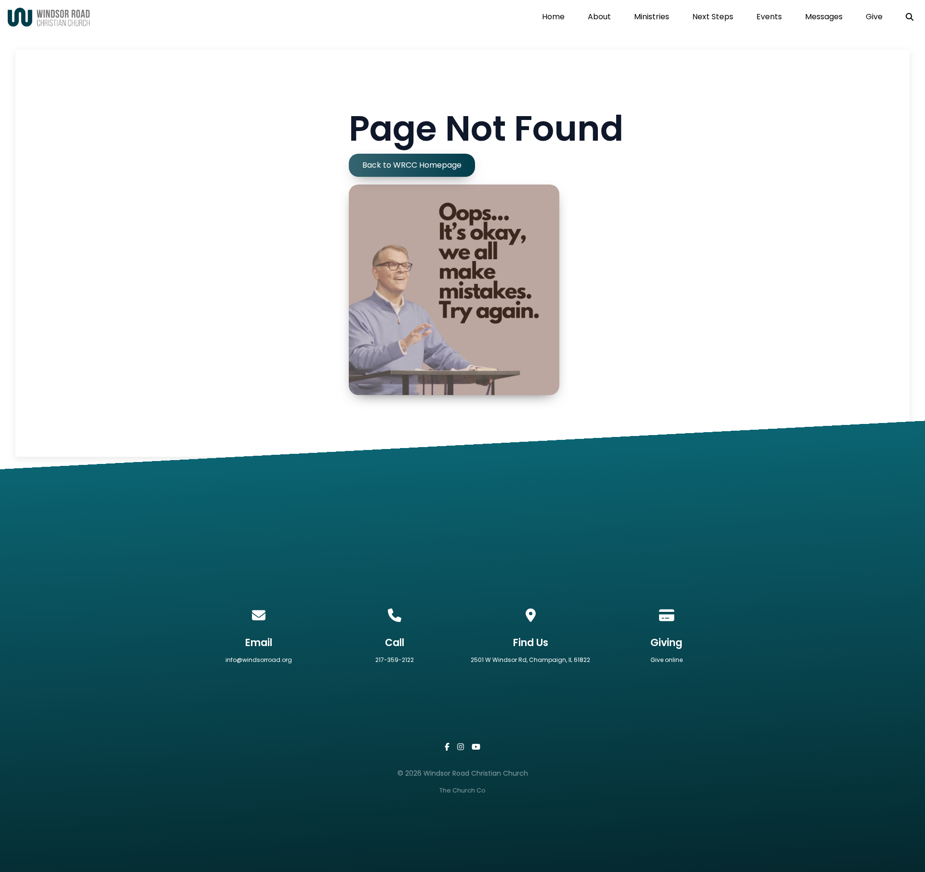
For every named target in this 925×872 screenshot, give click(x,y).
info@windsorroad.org (258, 660)
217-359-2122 (394, 660)
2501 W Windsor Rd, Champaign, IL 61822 (530, 660)
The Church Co (462, 790)
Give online (666, 660)
